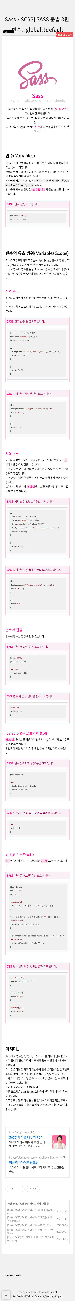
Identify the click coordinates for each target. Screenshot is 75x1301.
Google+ (58, 1296)
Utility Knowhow (18, 1203)
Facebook (39, 1296)
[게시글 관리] (20, 1189)
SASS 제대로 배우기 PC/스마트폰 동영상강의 (27, 1137)
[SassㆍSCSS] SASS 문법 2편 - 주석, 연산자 (28, 1225)
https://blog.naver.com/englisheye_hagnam (33, 1157)
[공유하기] (16, 1189)
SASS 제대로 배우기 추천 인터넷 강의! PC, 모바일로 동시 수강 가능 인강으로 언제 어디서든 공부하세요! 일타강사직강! (27, 1144)
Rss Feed (17, 1296)
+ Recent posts (11, 1275)
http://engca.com (19, 1132)
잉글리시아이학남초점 (24, 1162)
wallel (54, 1292)
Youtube (49, 1296)
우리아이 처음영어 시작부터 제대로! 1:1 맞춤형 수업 (36, 1169)
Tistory (34, 1292)
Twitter (30, 1296)
